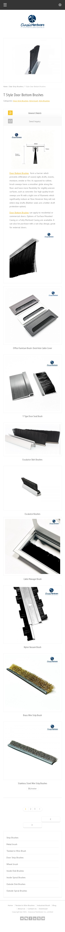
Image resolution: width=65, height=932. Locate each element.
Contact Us (32, 909)
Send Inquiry (35, 121)
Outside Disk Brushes (15, 884)
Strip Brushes (44, 101)
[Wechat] (26, 918)
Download (43, 909)
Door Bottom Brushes (19, 173)
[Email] (22, 918)
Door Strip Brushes (16, 86)
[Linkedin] (34, 918)
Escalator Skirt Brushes (32, 459)
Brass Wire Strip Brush (32, 715)
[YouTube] (43, 918)
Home (5, 86)
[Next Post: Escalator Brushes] (32, 825)
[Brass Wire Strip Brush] (32, 682)
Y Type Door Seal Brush (32, 416)
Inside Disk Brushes (15, 870)
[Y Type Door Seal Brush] (32, 383)
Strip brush (33, 101)
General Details (34, 113)
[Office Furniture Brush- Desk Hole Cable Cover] (32, 315)
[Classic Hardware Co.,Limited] (32, 28)
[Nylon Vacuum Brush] (32, 614)
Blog (54, 905)
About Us (21, 909)
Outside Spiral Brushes (16, 890)
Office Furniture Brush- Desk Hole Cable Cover (32, 348)
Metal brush (11, 844)
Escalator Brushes (32, 513)
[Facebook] (30, 918)
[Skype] (39, 918)
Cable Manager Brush (33, 578)
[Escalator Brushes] (32, 488)
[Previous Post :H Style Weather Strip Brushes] (50, 819)
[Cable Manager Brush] (32, 546)
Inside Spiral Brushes (16, 877)
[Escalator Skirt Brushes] (32, 439)
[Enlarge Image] (32, 40)
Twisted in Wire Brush (16, 851)
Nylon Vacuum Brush (32, 647)
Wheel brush (12, 864)
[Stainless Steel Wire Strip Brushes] (32, 750)
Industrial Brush (43, 905)
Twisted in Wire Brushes (25, 905)
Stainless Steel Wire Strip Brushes (32, 783)
